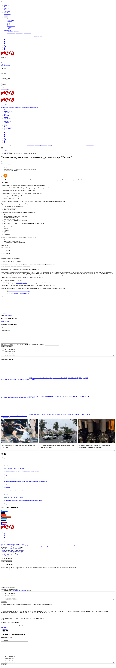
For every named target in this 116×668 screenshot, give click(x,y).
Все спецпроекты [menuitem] (37, 36)
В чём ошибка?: (5, 640)
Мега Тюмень (8, 315)
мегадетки (3, 313)
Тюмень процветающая (7, 105)
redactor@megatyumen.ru (16, 551)
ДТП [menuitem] (5, 9)
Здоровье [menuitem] (9, 18)
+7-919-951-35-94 (5, 554)
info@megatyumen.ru (15, 548)
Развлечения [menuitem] (7, 14)
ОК (2, 147)
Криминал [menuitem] (6, 8)
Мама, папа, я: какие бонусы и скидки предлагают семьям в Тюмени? (19, 107)
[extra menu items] (6, 16)
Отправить (3, 601)
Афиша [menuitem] (6, 12)
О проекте (3, 544)
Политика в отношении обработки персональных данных (42, 546)
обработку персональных (19, 590)
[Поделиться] (2, 666)
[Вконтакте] (4, 40)
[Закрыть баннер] (1, 1)
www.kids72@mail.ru (21, 283)
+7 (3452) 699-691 (5, 548)
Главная (6, 150)
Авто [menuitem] (8, 24)
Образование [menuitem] (10, 20)
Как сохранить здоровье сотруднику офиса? (19, 33)
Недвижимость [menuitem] (11, 26)
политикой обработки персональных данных (39, 145)
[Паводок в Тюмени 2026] (6, 80)
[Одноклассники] (4, 43)
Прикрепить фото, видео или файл (14, 586)
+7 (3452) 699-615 (15, 554)
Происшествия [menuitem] (8, 6)
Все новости (7, 152)
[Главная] (19, 54)
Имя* (2, 327)
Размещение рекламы (12, 544)
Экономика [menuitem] (7, 11)
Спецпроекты (4, 104)
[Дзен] (4, 41)
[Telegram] (4, 45)
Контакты (21, 544)
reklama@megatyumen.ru (7, 555)
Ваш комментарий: (6, 330)
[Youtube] (4, 49)
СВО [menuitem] (8, 28)
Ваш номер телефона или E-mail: (9, 569)
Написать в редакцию (6, 561)
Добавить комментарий (6, 346)
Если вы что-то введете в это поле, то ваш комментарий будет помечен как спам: (22, 344)
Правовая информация (7, 546)
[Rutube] (5, 47)
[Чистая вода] (15, 80)
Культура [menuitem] (9, 21)
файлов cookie (90, 145)
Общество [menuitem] (6, 5)
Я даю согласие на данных (16, 590)
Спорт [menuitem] (8, 23)
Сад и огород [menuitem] (10, 27)
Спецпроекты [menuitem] (7, 30)
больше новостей (5, 417)
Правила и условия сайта (20, 546)
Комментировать (5, 321)
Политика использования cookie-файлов (69, 546)
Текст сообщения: (5, 572)
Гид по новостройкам (13, 31)
